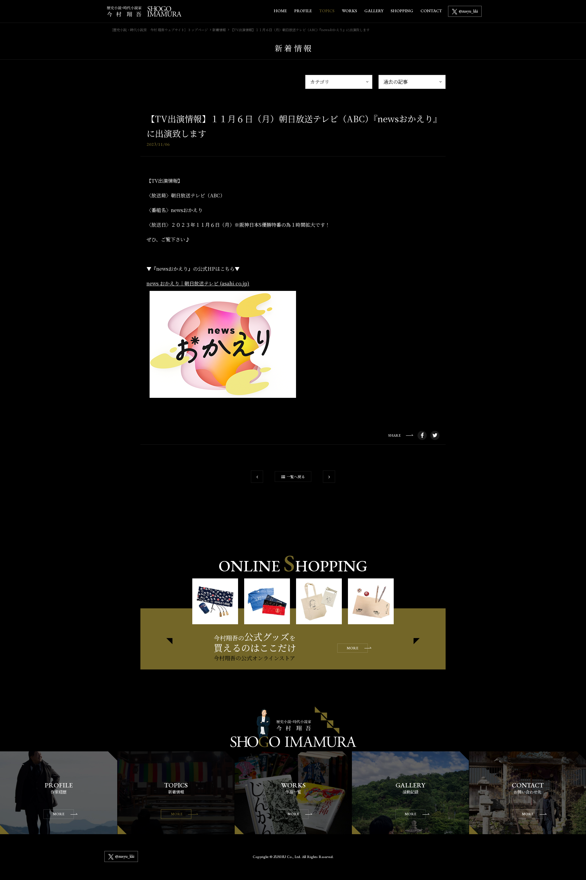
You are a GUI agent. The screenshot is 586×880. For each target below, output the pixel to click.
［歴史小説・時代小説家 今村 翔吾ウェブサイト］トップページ (159, 29)
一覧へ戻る (296, 476)
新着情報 (219, 29)
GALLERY (373, 10)
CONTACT (431, 10)
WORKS (349, 10)
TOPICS (327, 10)
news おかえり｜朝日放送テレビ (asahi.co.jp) (197, 283)
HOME (280, 10)
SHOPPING (402, 10)
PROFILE (303, 10)
